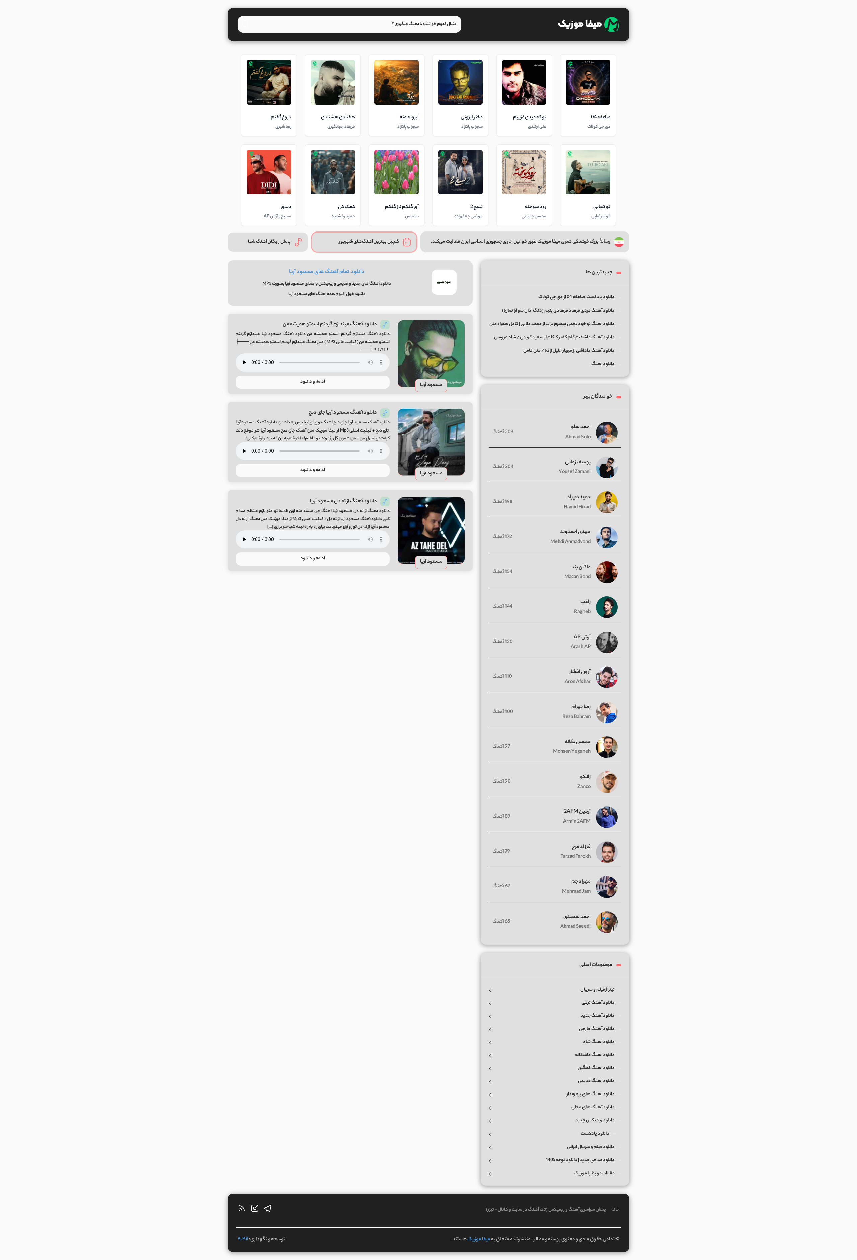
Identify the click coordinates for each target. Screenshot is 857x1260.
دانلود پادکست (595, 1134)
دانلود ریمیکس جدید (595, 1120)
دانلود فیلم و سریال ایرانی (591, 1147)
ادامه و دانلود (312, 382)
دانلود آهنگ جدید (598, 1016)
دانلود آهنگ (603, 364)
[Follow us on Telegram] (268, 1210)
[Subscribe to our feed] (242, 1210)
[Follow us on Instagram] (255, 1210)
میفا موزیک (478, 1240)
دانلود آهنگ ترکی (598, 1003)
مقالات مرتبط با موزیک (594, 1173)
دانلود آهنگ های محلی (593, 1107)
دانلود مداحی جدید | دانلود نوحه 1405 (580, 1160)
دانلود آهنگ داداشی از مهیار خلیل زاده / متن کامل (569, 351)
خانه (615, 1210)
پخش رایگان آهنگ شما (269, 242)
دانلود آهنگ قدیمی (596, 1081)
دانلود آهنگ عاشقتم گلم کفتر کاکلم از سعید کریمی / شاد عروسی (554, 337)
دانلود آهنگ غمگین (596, 1068)
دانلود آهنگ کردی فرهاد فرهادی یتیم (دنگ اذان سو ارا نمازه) (558, 311)
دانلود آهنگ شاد (599, 1042)
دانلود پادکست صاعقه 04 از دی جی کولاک (576, 297)
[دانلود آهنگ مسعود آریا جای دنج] (431, 442)
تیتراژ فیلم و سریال (597, 990)
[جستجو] (245, 23)
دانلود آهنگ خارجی (597, 1029)
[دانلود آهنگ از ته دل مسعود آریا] (431, 530)
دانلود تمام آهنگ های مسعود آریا (327, 272)
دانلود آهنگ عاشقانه (595, 1055)
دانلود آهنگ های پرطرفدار (591, 1094)
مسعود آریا (431, 385)
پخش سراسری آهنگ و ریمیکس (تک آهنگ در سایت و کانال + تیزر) (546, 1210)
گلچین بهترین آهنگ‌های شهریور (369, 242)
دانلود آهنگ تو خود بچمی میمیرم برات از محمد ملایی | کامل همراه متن (552, 324)
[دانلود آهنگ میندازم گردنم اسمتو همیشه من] (431, 353)
